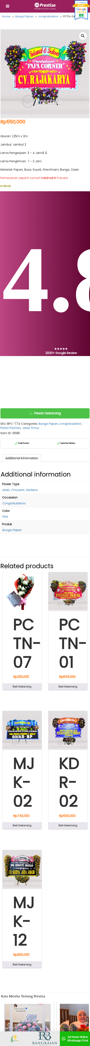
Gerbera (31, 490)
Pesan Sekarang (47, 413)
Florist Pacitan (10, 428)
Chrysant (17, 490)
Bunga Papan (24, 16)
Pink (5, 517)
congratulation (48, 16)
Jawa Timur (30, 428)
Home (6, 16)
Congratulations (13, 503)
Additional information (21, 458)
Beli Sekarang (22, 686)
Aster (5, 490)
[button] (83, 36)
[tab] (21, 458)
